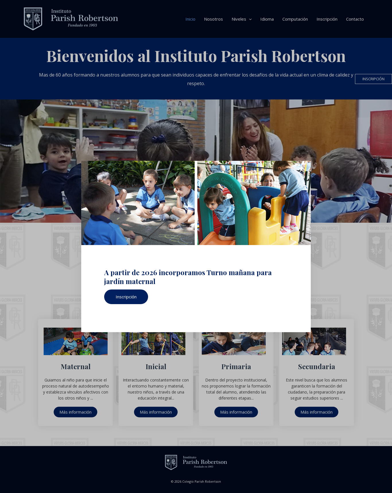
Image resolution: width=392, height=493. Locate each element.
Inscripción (126, 297)
